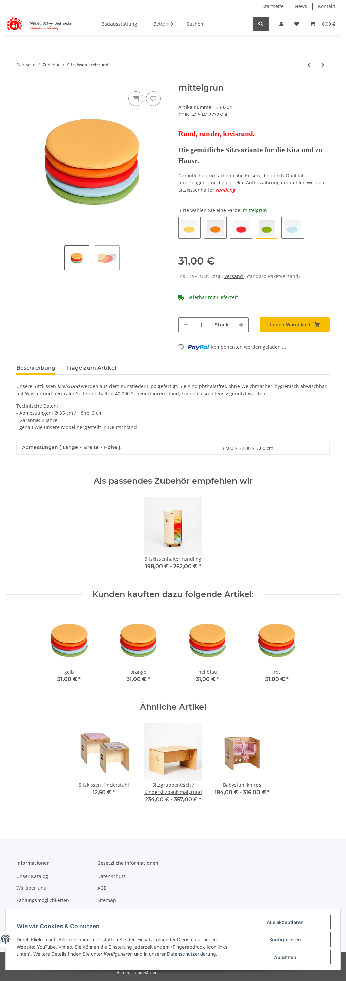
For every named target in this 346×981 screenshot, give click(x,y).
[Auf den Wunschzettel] (153, 98)
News (301, 6)
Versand (234, 276)
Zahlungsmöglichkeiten (42, 900)
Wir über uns (31, 888)
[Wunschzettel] (296, 23)
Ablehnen (285, 957)
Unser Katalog (32, 876)
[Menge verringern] (186, 325)
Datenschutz (111, 876)
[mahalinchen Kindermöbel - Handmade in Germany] (41, 23)
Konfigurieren (285, 939)
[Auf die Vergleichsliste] (135, 98)
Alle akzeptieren (285, 922)
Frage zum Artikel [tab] (91, 367)
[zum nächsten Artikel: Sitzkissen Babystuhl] (323, 64)
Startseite (273, 6)
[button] (281, 23)
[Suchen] (261, 24)
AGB (102, 888)
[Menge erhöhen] (240, 325)
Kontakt (326, 6)
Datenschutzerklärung (191, 954)
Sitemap (106, 900)
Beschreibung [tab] (35, 367)
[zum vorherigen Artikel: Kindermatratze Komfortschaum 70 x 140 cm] (309, 64)
